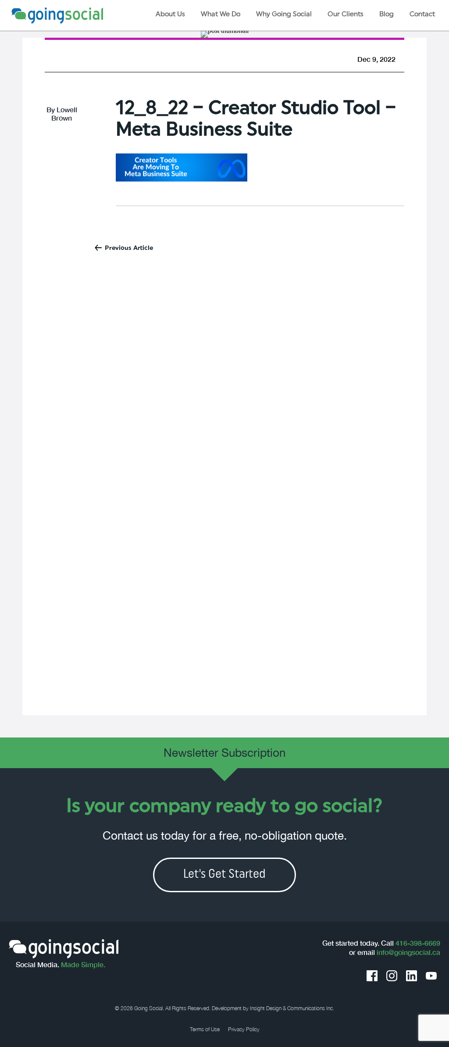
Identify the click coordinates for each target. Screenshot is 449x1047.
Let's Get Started (224, 875)
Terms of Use (205, 1029)
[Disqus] (224, 377)
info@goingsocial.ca (408, 952)
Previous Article (129, 248)
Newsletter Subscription (224, 752)
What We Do (220, 14)
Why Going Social (284, 14)
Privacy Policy (244, 1029)
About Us (170, 14)
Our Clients (345, 14)
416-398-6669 (418, 943)
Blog (386, 14)
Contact (422, 14)
